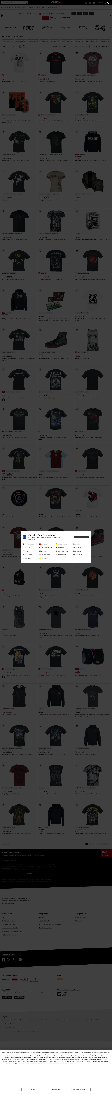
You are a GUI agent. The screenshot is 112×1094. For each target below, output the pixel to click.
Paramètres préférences (80, 1089)
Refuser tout (56, 1089)
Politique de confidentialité (67, 1063)
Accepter (32, 1089)
